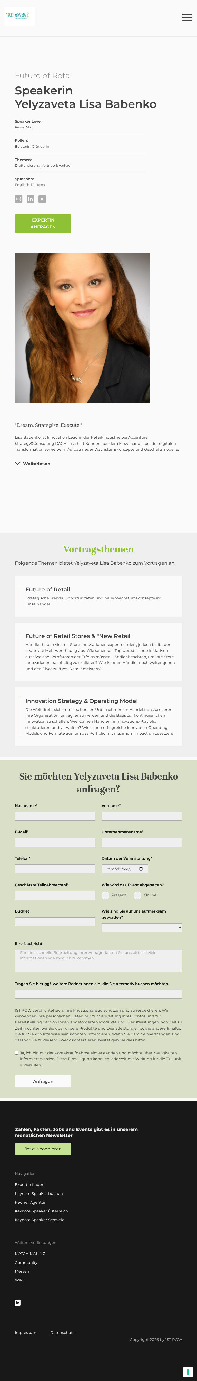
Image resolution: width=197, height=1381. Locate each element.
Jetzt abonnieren (43, 1149)
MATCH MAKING (30, 1253)
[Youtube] (42, 199)
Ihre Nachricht (28, 943)
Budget (22, 911)
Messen (22, 1271)
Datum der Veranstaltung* (127, 858)
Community (26, 1262)
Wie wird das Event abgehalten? (133, 885)
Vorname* (111, 805)
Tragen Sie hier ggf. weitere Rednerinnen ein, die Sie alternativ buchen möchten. (92, 983)
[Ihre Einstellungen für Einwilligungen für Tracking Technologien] (188, 1372)
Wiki (19, 1280)
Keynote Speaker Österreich (41, 1211)
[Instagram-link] (18, 199)
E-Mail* (21, 832)
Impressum (25, 1332)
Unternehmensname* (122, 832)
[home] (20, 16)
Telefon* (22, 858)
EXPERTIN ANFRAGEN (43, 223)
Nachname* (26, 805)
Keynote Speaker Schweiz (39, 1220)
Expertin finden (29, 1184)
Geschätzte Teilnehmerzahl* (41, 885)
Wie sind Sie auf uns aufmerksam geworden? (134, 914)
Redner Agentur (30, 1202)
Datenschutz (62, 1332)
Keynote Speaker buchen (39, 1193)
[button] (187, 16)
